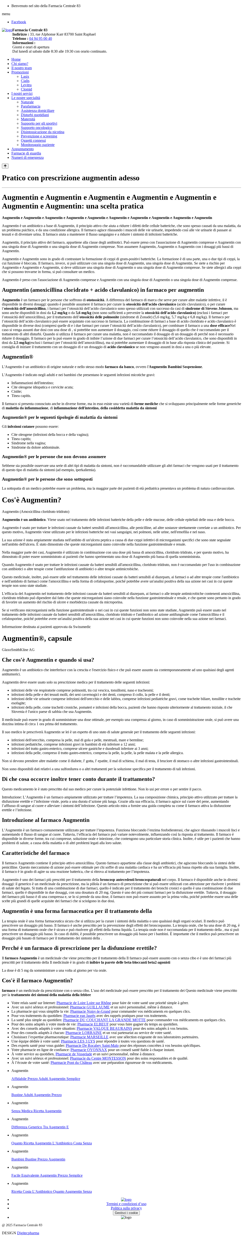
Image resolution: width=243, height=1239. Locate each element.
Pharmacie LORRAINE (83, 1033)
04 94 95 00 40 (40, 38)
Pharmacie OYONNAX (88, 1050)
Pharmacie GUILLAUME (90, 1007)
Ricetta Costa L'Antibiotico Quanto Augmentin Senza (51, 1191)
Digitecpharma (28, 1233)
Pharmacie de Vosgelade (74, 1054)
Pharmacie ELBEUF (93, 1024)
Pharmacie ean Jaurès (79, 1016)
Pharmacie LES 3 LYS (78, 1041)
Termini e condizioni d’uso (126, 1204)
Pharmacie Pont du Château (71, 1063)
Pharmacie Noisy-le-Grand (90, 1011)
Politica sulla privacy (126, 1208)
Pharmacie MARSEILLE (89, 1037)
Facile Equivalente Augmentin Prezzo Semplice (47, 1175)
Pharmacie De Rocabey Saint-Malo (92, 1045)
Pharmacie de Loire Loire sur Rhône (83, 1003)
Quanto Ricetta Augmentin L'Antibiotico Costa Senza (51, 1143)
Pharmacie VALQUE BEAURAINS (104, 1028)
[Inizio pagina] (5, 166)
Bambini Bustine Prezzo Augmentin (38, 1159)
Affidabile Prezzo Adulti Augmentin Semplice (45, 1079)
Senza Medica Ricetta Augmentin (36, 1111)
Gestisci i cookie (126, 1213)
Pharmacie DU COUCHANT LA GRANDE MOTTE (104, 1020)
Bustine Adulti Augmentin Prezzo (36, 1095)
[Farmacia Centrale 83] (7, 30)
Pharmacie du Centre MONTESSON (98, 1058)
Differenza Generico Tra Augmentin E (40, 1127)
